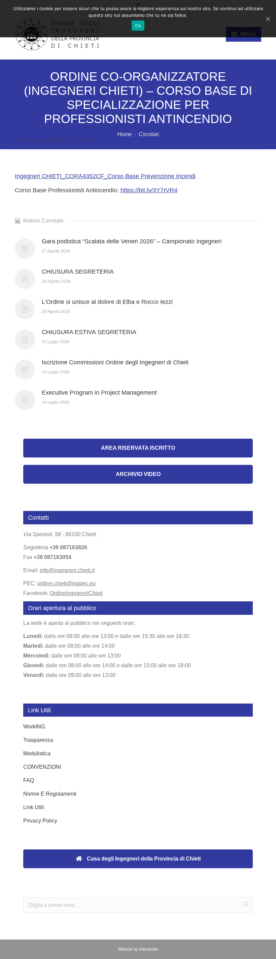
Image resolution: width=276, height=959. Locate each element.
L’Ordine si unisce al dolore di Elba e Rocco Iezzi (107, 301)
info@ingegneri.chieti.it (67, 570)
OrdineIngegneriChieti (76, 593)
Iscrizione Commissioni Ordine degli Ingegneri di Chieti (115, 362)
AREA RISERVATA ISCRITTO (138, 448)
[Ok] (267, 18)
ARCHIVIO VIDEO (138, 474)
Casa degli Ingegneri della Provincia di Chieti (143, 859)
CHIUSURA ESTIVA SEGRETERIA (89, 332)
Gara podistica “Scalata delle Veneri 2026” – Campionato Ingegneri (131, 241)
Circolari (149, 134)
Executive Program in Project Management (99, 392)
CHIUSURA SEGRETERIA (78, 271)
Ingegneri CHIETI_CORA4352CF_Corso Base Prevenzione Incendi (105, 176)
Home (124, 134)
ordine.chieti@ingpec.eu (66, 583)
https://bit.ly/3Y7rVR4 (148, 190)
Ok (138, 25)
